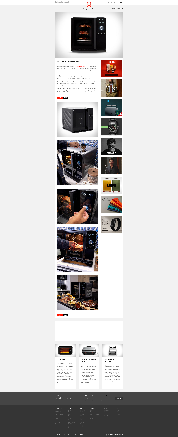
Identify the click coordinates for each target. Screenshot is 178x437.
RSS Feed (64, 434)
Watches (69, 429)
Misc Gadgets (57, 421)
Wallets (69, 427)
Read (91, 417)
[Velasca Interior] (111, 88)
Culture (92, 408)
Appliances (82, 410)
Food (91, 413)
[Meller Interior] (111, 146)
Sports (106, 408)
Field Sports (106, 410)
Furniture (82, 415)
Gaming (56, 417)
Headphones (57, 418)
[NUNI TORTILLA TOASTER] (112, 350)
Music (91, 415)
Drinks (91, 411)
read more (59, 383)
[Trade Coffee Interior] (111, 68)
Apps (56, 410)
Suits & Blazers (71, 423)
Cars (118, 411)
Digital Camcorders (59, 414)
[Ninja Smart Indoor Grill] (89, 350)
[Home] (89, 4)
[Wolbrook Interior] (111, 127)
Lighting (81, 419)
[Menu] (121, 3)
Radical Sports (107, 415)
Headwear (70, 419)
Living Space (82, 421)
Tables (81, 426)
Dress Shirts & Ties (71, 415)
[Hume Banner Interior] (111, 107)
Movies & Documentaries (94, 414)
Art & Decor (82, 411)
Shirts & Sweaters (71, 421)
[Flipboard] (111, 3)
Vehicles (120, 408)
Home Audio (57, 419)
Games (81, 417)
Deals (69, 414)
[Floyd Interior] (111, 185)
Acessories (70, 410)
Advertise (75, 434)
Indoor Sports (106, 413)
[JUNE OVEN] (65, 350)
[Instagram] (114, 3)
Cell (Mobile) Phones (59, 411)
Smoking (91, 418)
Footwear (70, 418)
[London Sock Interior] (111, 204)
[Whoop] (111, 224)
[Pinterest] (108, 3)
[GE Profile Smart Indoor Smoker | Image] (89, 35)
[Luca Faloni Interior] (111, 165)
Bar (81, 413)
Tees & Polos (70, 425)
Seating (81, 423)
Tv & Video (57, 425)
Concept (118, 413)
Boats (118, 410)
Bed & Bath (82, 414)
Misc (118, 415)
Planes (118, 418)
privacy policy (99, 400)
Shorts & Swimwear (71, 422)
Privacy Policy (58, 434)
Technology (59, 408)
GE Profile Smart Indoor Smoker (81, 66)
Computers (57, 413)
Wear (69, 408)
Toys (81, 427)
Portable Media (58, 422)
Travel (91, 419)
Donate (91, 410)
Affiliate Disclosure (82, 434)
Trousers (69, 426)
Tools (56, 423)
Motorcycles (119, 417)
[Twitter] (106, 3)
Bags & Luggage (71, 411)
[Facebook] (103, 3)
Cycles (118, 414)
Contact (69, 434)
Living (82, 408)
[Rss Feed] (117, 3)
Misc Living (82, 422)
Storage (81, 425)
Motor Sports (106, 414)
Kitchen (81, 418)
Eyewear (69, 417)
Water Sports (106, 417)
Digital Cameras (58, 415)
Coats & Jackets (71, 413)
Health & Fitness (107, 411)
